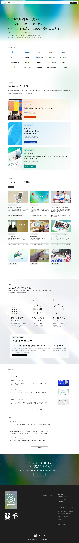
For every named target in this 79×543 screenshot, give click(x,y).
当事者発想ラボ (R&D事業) (63, 516)
